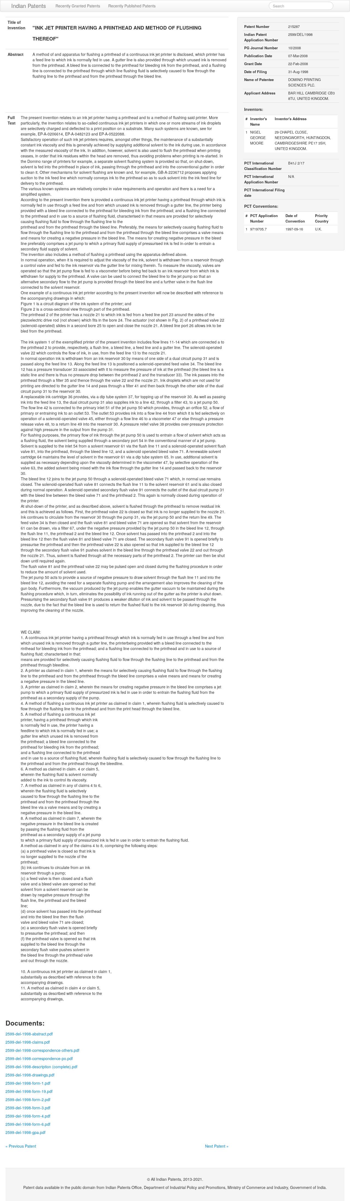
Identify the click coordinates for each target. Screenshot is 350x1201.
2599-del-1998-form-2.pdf (27, 1099)
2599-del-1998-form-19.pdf (28, 1091)
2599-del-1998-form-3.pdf (27, 1107)
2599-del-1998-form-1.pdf (27, 1083)
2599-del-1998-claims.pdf (27, 1042)
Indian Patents (28, 6)
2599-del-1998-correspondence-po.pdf (39, 1058)
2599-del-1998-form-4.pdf (27, 1116)
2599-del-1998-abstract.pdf (29, 1034)
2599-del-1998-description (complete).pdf (41, 1066)
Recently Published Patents (132, 5)
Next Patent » (217, 1146)
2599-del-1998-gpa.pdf (25, 1132)
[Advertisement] (117, 98)
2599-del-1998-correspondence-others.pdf (42, 1050)
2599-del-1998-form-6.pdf (27, 1124)
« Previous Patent (20, 1146)
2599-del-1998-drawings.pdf (29, 1075)
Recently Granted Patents (78, 5)
